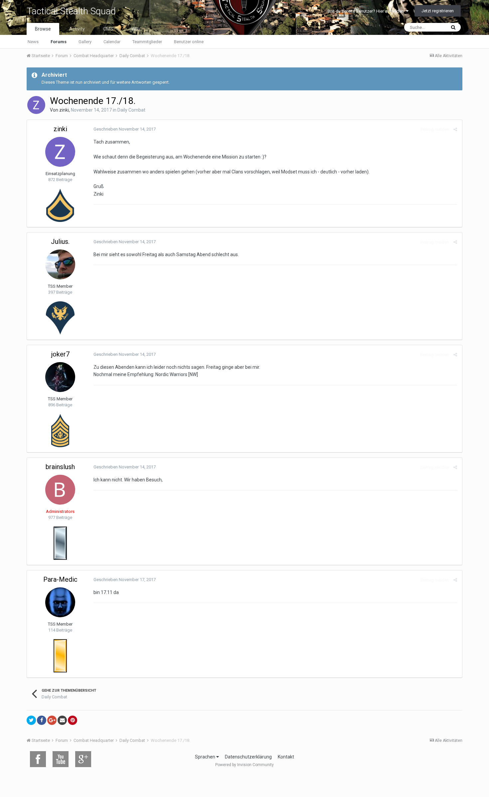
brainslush (60, 467)
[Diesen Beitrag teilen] (455, 129)
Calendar (111, 41)
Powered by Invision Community (244, 764)
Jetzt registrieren (437, 10)
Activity (77, 29)
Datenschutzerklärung (248, 756)
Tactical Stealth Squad (71, 11)
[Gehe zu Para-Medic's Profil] (60, 602)
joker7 (60, 354)
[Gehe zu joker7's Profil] (60, 377)
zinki (64, 110)
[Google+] (83, 759)
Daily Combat (131, 110)
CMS (108, 29)
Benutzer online (189, 41)
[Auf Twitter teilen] (31, 720)
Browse (43, 29)
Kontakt (286, 756)
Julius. (60, 242)
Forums (59, 41)
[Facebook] (38, 759)
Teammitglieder (147, 41)
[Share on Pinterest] (72, 720)
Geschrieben (124, 129)
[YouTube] (61, 759)
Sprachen (205, 756)
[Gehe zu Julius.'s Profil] (60, 264)
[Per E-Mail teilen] (62, 720)
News (33, 41)
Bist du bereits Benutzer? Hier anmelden (366, 11)
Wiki (135, 29)
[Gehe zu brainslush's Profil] (60, 490)
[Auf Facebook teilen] (41, 720)
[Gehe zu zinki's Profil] (36, 105)
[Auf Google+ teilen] (52, 720)
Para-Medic (60, 579)
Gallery (85, 41)
